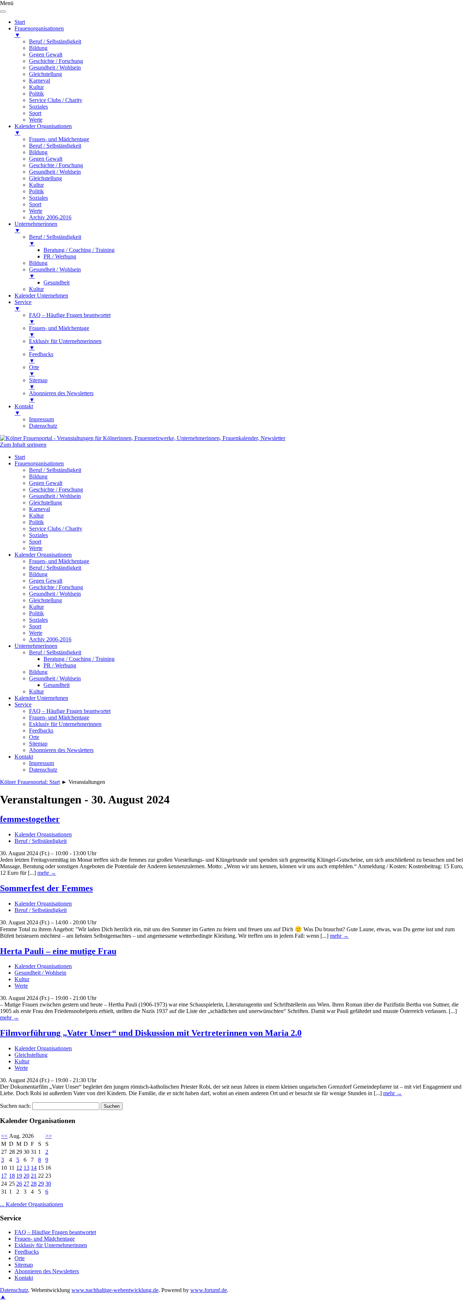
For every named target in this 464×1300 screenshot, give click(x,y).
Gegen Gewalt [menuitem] (45, 54)
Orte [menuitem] (34, 370)
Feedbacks (41, 730)
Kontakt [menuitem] (23, 409)
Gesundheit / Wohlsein (55, 496)
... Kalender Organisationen (31, 1204)
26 (19, 1184)
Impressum (41, 763)
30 (48, 1184)
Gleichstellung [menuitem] (45, 74)
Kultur (36, 515)
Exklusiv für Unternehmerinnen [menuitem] (65, 344)
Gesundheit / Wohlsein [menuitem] (55, 67)
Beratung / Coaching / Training (79, 659)
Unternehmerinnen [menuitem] (35, 227)
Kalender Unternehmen (41, 698)
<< (4, 1136)
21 (34, 1176)
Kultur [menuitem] (36, 87)
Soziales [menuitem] (38, 107)
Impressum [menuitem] (41, 419)
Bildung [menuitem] (38, 48)
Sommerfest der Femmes (46, 888)
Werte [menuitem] (35, 120)
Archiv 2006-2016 (50, 639)
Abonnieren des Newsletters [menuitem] (61, 396)
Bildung (38, 476)
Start (19, 457)
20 (26, 1176)
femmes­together (30, 819)
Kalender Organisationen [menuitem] (43, 129)
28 (34, 1184)
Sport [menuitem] (35, 113)
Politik (36, 522)
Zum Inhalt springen (23, 445)
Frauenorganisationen (39, 463)
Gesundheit (57, 685)
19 (19, 1176)
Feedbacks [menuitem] (41, 357)
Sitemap (38, 743)
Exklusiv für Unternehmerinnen (65, 724)
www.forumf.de (208, 1290)
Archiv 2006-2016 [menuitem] (50, 217)
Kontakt (23, 757)
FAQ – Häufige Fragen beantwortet (70, 711)
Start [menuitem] (19, 22)
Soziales (38, 535)
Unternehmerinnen (35, 646)
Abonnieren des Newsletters (61, 750)
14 (34, 1168)
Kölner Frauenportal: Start (30, 782)
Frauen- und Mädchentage (59, 561)
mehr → (46, 873)
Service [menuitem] (23, 305)
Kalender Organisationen (43, 555)
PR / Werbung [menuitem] (60, 256)
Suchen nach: (15, 1106)
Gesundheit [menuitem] (57, 282)
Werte (35, 548)
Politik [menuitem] (36, 93)
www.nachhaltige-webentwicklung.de (114, 1290)
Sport (35, 542)
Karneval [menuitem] (39, 80)
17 (4, 1176)
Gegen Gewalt (45, 483)
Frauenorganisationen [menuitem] (39, 31)
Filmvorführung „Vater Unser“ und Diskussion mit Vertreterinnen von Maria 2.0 (151, 1033)
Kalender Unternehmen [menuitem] (41, 295)
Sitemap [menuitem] (38, 383)
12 (19, 1168)
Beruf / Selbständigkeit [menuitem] (55, 41)
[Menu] (3, 11)
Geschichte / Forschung (56, 489)
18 (12, 1176)
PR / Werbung (60, 665)
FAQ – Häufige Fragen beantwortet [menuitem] (70, 318)
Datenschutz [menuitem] (43, 426)
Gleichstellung (45, 502)
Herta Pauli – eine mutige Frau (58, 951)
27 (26, 1184)
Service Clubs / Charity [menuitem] (55, 100)
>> (48, 1136)
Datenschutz (43, 770)
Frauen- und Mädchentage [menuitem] (59, 139)
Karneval (39, 509)
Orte (34, 737)
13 (26, 1168)
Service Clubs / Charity (55, 529)
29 (41, 1184)
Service (23, 704)
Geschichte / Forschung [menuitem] (56, 61)
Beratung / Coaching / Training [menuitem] (79, 250)
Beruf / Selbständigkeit (55, 470)
